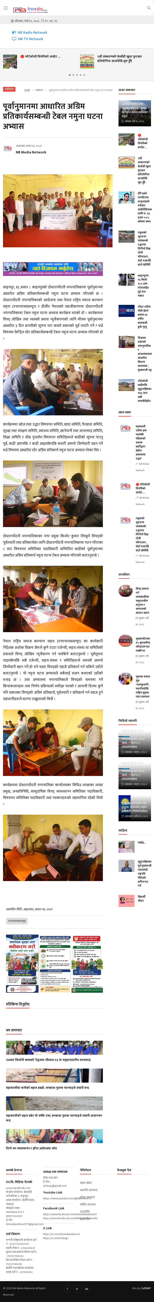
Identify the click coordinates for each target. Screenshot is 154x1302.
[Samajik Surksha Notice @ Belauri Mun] (54, 964)
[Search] (149, 8)
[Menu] (6, 8)
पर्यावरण (39, 90)
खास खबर (86, 1183)
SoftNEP (146, 1288)
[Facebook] (67, 1289)
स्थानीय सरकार (89, 1190)
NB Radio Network (31, 32)
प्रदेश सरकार (87, 1197)
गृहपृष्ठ (27, 90)
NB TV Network (29, 39)
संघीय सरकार (88, 1204)
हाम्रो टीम (85, 1219)
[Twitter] (77, 1289)
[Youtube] (86, 1289)
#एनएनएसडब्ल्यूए (17, 921)
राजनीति (85, 1212)
